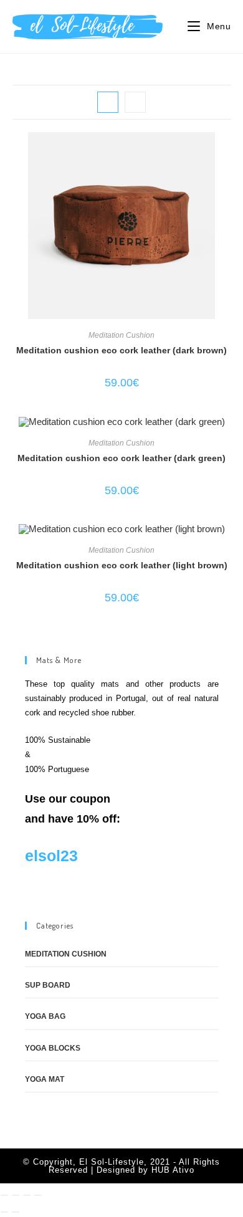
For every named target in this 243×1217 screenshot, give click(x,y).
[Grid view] (107, 102)
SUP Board (47, 985)
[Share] (26, 1195)
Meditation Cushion (121, 335)
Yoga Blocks (52, 1048)
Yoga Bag (45, 1016)
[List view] (135, 102)
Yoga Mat (44, 1079)
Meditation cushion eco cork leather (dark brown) (121, 350)
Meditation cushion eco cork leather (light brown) (121, 565)
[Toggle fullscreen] (15, 1195)
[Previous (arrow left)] (4, 1212)
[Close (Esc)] (38, 1195)
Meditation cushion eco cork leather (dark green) (121, 458)
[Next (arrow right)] (15, 1212)
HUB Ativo (172, 1170)
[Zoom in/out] (4, 1195)
